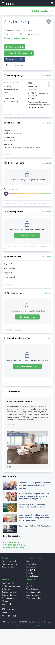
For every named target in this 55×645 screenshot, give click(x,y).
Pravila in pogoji (32, 595)
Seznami (5, 604)
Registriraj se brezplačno (27, 366)
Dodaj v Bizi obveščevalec (19, 53)
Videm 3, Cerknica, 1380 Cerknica (20, 30)
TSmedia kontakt (32, 589)
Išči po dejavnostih (9, 561)
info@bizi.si (9, 609)
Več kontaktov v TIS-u (17, 38)
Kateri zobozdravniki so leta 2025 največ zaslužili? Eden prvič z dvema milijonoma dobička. (34, 518)
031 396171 (11, 34)
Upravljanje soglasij (33, 598)
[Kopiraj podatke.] (49, 83)
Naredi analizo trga (9, 564)
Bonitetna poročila (9, 592)
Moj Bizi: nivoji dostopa (11, 586)
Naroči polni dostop (27, 317)
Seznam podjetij (8, 567)
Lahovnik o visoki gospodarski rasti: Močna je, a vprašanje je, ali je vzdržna (35, 485)
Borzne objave (32, 564)
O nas (28, 583)
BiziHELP (29, 570)
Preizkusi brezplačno (27, 235)
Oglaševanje (6, 589)
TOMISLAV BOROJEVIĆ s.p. (14, 545)
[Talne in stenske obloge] (27, 464)
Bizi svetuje (30, 567)
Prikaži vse (46, 293)
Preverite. (11, 424)
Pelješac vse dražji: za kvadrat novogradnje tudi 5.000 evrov (32, 505)
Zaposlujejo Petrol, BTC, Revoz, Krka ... (35, 527)
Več (49, 338)
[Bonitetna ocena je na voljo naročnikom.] (48, 21)
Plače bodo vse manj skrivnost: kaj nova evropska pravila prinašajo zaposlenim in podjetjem (34, 496)
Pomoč (29, 586)
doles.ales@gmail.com (32, 34)
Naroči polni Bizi (8, 583)
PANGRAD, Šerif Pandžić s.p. (15, 547)
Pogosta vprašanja (33, 592)
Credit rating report (16, 65)
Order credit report (9, 595)
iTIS (31, 626)
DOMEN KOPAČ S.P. (11, 542)
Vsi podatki (46, 75)
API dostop (6, 601)
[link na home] (10, 3)
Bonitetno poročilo (16, 59)
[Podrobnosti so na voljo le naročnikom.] (14, 268)
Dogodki (29, 573)
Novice (29, 561)
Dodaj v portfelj (15, 47)
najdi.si (23, 626)
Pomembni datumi (33, 576)
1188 (37, 626)
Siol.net (15, 626)
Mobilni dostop (8, 598)
